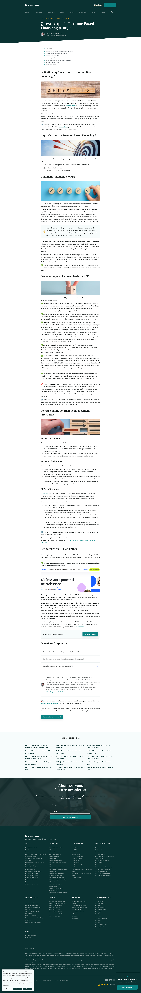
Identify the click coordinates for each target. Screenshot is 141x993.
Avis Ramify (98, 865)
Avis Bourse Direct (77, 858)
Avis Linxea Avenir (100, 854)
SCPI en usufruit (76, 909)
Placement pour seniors (32, 882)
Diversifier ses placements (32, 865)
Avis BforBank (99, 903)
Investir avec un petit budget (57, 903)
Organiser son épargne (31, 848)
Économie (28, 937)
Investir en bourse (30, 850)
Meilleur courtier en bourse (56, 850)
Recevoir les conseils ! (70, 817)
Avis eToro (75, 848)
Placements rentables (31, 875)
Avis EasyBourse (76, 877)
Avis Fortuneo (99, 901)
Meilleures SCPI (53, 871)
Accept (27, 988)
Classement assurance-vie (56, 854)
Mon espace (110, 5)
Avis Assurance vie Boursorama (103, 867)
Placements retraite (31, 880)
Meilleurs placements (55, 865)
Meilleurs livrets (53, 882)
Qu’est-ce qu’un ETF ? (31, 856)
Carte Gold (28, 909)
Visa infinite (28, 913)
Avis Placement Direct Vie (102, 860)
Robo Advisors (53, 886)
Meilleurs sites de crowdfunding (58, 862)
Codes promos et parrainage (33, 871)
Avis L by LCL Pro (100, 927)
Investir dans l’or (30, 869)
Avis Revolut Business (101, 918)
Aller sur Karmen (90, 634)
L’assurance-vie (29, 852)
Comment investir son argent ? (57, 901)
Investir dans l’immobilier (79, 901)
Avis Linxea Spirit (100, 852)
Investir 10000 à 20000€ (55, 909)
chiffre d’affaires (71, 106)
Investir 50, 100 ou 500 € (55, 905)
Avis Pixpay (98, 912)
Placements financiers (31, 873)
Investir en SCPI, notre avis (79, 907)
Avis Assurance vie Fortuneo (103, 869)
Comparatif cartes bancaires (33, 907)
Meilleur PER (52, 858)
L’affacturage (45, 494)
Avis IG (74, 867)
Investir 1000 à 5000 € (54, 907)
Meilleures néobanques (55, 884)
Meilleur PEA (52, 852)
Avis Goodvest (99, 862)
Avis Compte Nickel (100, 909)
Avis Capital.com (76, 854)
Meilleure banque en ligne (56, 848)
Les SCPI (74, 903)
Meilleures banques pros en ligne (58, 880)
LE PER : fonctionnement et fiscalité (35, 854)
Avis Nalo (97, 848)
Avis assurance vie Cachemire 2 (103, 875)
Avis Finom (98, 920)
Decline (18, 988)
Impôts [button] (93, 12)
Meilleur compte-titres (55, 860)
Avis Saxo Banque (76, 862)
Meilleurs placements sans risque (58, 869)
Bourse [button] (62, 12)
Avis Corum (75, 918)
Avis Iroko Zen (76, 916)
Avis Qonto (98, 916)
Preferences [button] (6, 985)
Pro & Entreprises (47, 18)
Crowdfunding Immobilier (79, 905)
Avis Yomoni (98, 850)
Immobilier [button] (82, 12)
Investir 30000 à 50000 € (55, 912)
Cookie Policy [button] (24, 982)
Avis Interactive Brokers (78, 865)
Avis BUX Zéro (76, 860)
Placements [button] (38, 12)
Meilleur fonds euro (54, 856)
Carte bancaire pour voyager (33, 922)
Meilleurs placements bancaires (58, 867)
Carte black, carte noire (32, 911)
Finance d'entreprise (63, 18)
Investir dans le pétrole (32, 867)
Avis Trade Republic (77, 856)
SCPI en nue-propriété (78, 912)
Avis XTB (74, 850)
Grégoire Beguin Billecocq (58, 36)
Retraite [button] (103, 12)
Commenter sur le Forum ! (52, 717)
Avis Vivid (97, 922)
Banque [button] (27, 12)
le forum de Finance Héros (49, 703)
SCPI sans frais (76, 914)
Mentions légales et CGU (62, 980)
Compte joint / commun (32, 903)
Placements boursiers (31, 877)
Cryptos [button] (72, 12)
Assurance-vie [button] (51, 12)
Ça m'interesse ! (127, 987)
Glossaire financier (30, 935)
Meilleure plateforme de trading (58, 892)
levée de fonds (63, 127)
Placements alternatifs (31, 884)
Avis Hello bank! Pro (101, 924)
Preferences (8, 988)
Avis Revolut (98, 905)
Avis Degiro (75, 852)
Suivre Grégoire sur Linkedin (55, 692)
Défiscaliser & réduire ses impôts (34, 862)
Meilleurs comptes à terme (56, 877)
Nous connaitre (46, 980)
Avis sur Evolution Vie (101, 871)
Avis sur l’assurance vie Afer (102, 873)
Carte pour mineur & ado (32, 915)
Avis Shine (98, 914)
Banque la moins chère (31, 905)
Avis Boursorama (100, 907)
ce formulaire (80, 627)
